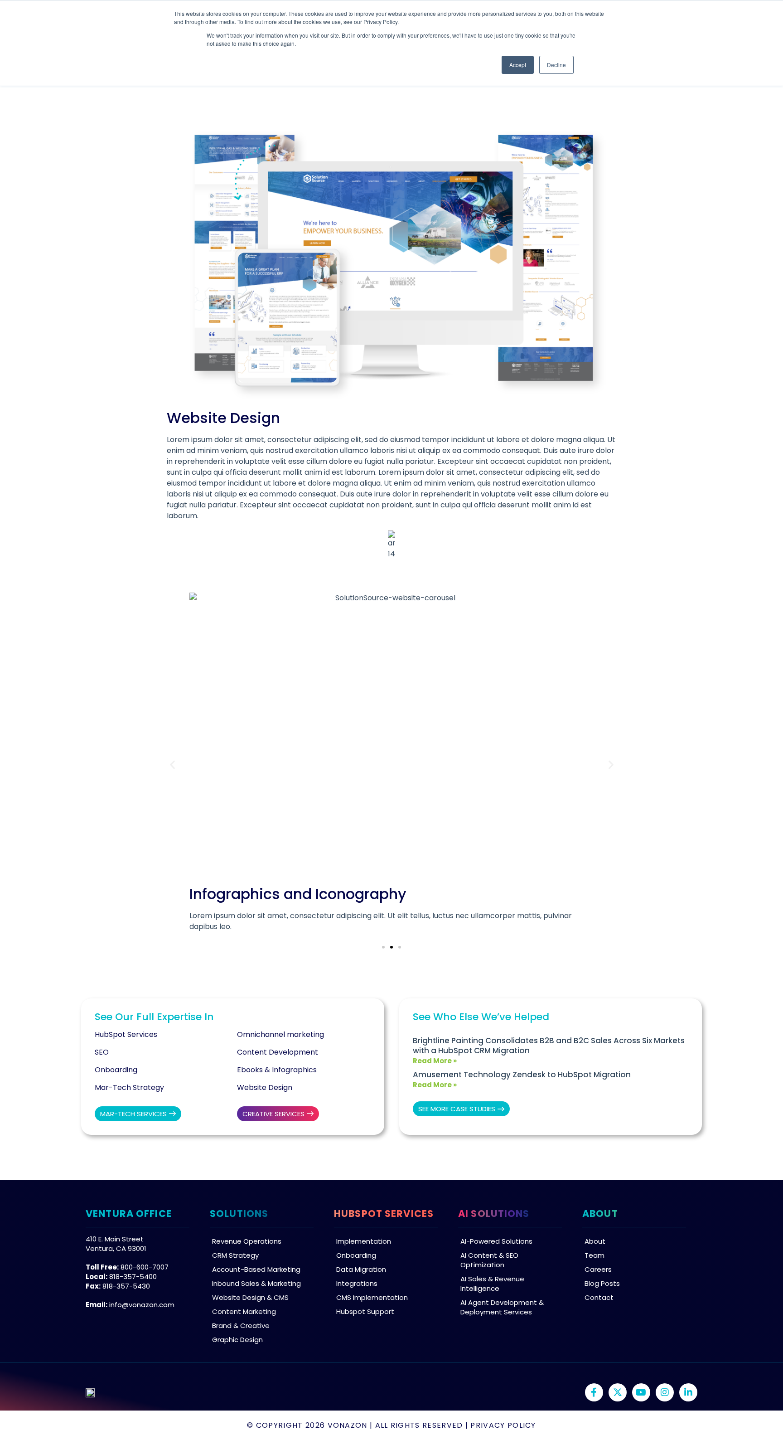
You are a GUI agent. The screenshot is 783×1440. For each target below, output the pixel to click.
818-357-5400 (133, 1276)
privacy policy (503, 1425)
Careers (598, 1269)
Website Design (264, 1087)
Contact (599, 1297)
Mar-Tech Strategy (129, 1087)
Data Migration (361, 1269)
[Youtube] (641, 1392)
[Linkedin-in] (688, 1392)
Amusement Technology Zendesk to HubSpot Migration (522, 1074)
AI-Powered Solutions (496, 1241)
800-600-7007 (145, 1267)
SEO (102, 1052)
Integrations (356, 1283)
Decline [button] (556, 64)
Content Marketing (244, 1311)
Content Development (277, 1052)
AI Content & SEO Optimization (489, 1260)
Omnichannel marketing (280, 1034)
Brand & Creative (241, 1325)
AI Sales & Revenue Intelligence (492, 1283)
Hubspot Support (365, 1311)
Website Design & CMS (250, 1297)
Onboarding (116, 1070)
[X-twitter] (618, 1392)
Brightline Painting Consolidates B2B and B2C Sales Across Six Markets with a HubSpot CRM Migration (549, 1045)
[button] (172, 764)
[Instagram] (665, 1392)
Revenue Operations (246, 1241)
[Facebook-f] (594, 1392)
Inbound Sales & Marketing (256, 1283)
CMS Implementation (372, 1297)
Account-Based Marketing (256, 1269)
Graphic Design (237, 1339)
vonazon (347, 1425)
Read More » (435, 1060)
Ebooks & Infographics (277, 1070)
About (595, 1241)
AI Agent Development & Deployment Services (502, 1307)
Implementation (363, 1241)
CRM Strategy (235, 1255)
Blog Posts (602, 1283)
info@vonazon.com (141, 1304)
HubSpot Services (126, 1034)
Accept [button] (517, 64)
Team (594, 1255)
